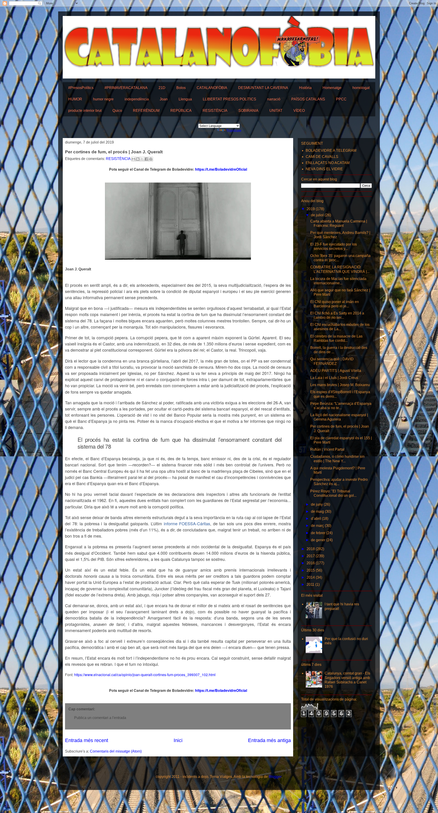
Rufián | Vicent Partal (327, 449)
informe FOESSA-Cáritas (187, 523)
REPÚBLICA (181, 110)
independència (137, 99)
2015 (311, 570)
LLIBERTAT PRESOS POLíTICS (229, 99)
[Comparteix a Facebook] (146, 159)
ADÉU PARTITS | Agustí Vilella (335, 371)
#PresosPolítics (81, 88)
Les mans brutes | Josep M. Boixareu (340, 385)
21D (162, 88)
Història (305, 88)
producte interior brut (85, 110)
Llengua (185, 99)
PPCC (341, 99)
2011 (311, 584)
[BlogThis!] (138, 159)
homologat (361, 88)
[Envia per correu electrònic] (133, 159)
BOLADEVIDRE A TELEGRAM (331, 150)
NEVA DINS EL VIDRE (324, 169)
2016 (311, 563)
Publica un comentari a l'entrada (100, 718)
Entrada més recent (86, 740)
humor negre (103, 99)
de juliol (318, 215)
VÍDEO (299, 110)
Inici (178, 740)
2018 (311, 549)
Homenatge (332, 88)
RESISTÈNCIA (215, 110)
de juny (317, 504)
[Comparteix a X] (142, 159)
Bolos (181, 88)
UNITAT (275, 110)
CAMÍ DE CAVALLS (322, 157)
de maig (318, 511)
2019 (311, 209)
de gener (318, 540)
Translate (233, 131)
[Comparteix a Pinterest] (151, 159)
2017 (311, 556)
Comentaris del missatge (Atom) (116, 751)
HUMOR (75, 99)
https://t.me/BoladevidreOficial (221, 169)
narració (273, 99)
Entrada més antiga (269, 740)
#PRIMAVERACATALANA (126, 88)
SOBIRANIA (248, 110)
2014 (311, 577)
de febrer (318, 533)
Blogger (275, 777)
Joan (164, 99)
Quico (117, 110)
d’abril (316, 518)
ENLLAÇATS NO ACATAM (327, 163)
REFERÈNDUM (146, 110)
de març (318, 526)
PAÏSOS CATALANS (308, 99)
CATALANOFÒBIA (212, 88)
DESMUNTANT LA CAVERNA (263, 88)
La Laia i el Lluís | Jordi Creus (334, 378)
